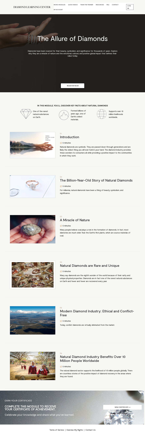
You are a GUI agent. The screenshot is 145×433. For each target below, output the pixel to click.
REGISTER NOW (72, 86)
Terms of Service (57, 430)
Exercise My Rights (75, 430)
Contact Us (90, 430)
